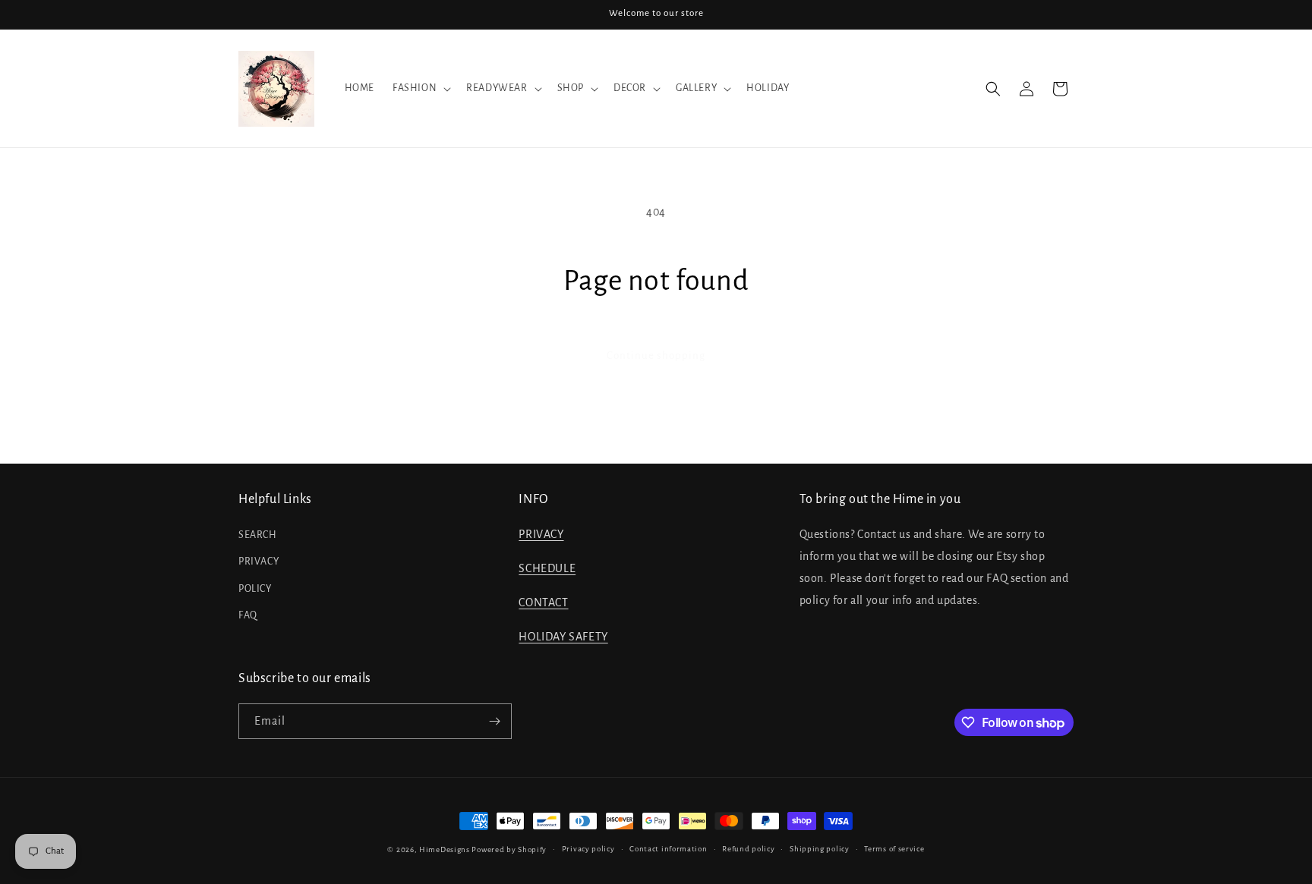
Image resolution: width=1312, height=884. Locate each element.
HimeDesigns (444, 849)
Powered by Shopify (509, 849)
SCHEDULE (547, 568)
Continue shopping (656, 355)
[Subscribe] (494, 721)
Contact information (668, 849)
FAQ (247, 615)
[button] (420, 88)
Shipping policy (820, 849)
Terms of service (894, 849)
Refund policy (748, 849)
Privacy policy (588, 849)
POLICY (255, 589)
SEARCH (257, 535)
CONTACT (543, 602)
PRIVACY (258, 561)
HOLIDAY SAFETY (563, 637)
